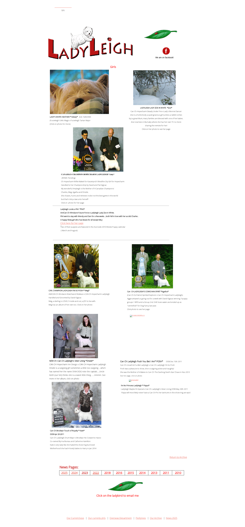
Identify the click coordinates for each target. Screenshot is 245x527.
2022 (96, 473)
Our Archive (156, 518)
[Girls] (63, 10)
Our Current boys (75, 518)
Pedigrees (141, 518)
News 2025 (171, 518)
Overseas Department (121, 518)
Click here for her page (71, 223)
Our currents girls (96, 518)
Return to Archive (178, 457)
